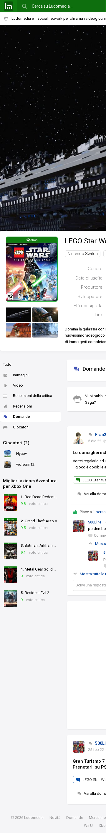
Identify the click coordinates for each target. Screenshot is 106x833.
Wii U (88, 825)
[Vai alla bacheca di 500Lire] (79, 747)
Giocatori (21, 427)
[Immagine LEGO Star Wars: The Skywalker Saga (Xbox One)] (18, 314)
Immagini (21, 375)
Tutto (7, 364)
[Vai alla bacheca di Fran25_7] (79, 438)
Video (18, 385)
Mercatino (97, 817)
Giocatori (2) (16, 442)
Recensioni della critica (32, 395)
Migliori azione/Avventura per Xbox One (30, 483)
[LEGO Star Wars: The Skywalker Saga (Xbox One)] (32, 269)
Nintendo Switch (82, 253)
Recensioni (22, 406)
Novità (54, 817)
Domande (21, 416)
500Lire (95, 522)
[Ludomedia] (8, 6)
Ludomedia (34, 817)
